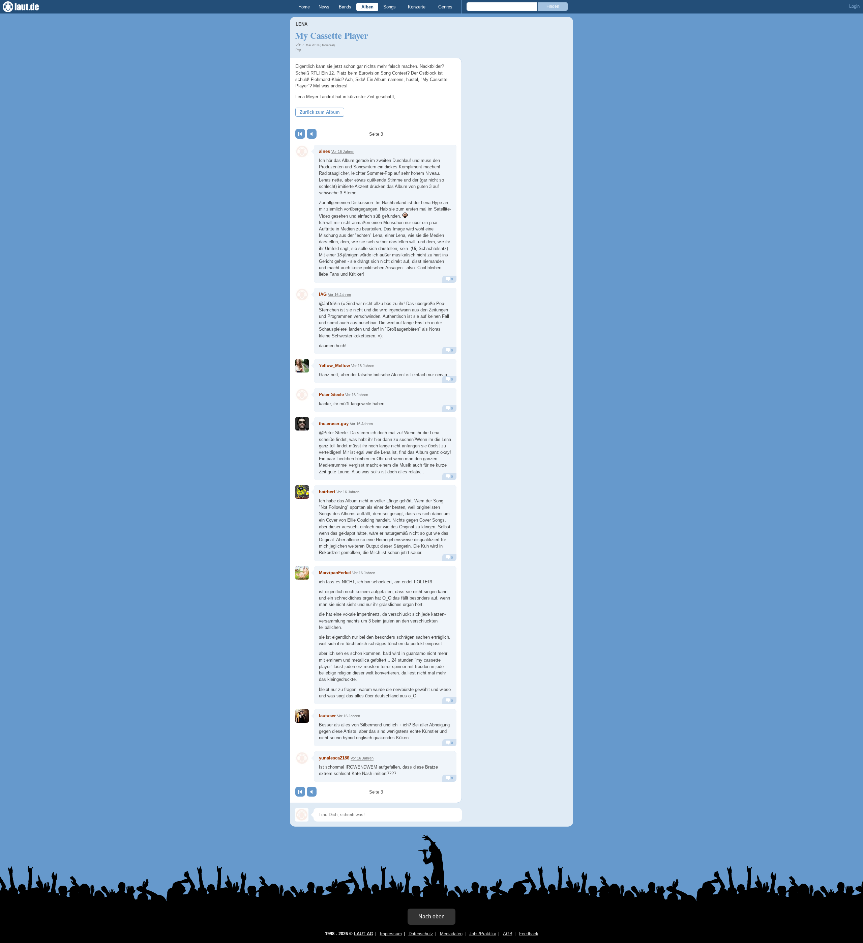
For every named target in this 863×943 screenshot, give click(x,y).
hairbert (327, 491)
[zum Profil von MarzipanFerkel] (302, 573)
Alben (367, 6)
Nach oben (431, 916)
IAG (323, 294)
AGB (507, 933)
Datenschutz (421, 933)
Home (304, 6)
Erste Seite (300, 134)
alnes (324, 151)
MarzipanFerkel (335, 572)
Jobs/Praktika (482, 933)
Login (854, 6)
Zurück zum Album (320, 112)
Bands (345, 6)
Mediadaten (451, 933)
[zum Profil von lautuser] (302, 716)
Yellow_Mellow (334, 365)
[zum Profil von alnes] (302, 151)
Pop (298, 50)
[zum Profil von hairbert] (302, 492)
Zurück (312, 134)
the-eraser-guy (334, 423)
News (324, 6)
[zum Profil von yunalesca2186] (302, 758)
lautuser (327, 715)
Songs (389, 6)
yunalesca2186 (334, 757)
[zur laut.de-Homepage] (27, 6)
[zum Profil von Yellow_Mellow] (302, 365)
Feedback (528, 933)
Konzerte (416, 6)
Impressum (391, 933)
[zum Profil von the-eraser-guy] (302, 424)
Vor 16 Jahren (342, 151)
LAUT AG (363, 933)
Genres (445, 6)
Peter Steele (331, 394)
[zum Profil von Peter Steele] (302, 394)
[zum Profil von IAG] (302, 294)
